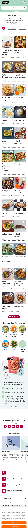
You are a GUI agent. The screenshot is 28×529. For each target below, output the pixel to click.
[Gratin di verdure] (8, 137)
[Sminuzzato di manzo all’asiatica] (8, 254)
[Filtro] (4, 28)
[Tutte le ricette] (22, 346)
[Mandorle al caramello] (20, 187)
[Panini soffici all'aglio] (8, 94)
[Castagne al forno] (8, 187)
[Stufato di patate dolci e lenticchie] (20, 279)
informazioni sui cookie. (19, 519)
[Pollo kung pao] (20, 303)
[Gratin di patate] (20, 254)
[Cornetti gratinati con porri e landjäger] (8, 162)
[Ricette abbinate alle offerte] (14, 332)
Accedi (15, 406)
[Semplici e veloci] (5, 332)
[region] (14, 518)
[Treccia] (8, 209)
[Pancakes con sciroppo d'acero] (8, 48)
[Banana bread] (20, 209)
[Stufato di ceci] (8, 230)
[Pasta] (22, 332)
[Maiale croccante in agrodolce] (8, 279)
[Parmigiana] (20, 162)
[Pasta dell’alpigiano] (8, 71)
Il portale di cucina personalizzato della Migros (13, 466)
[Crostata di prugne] (8, 303)
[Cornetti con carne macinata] (20, 71)
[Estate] (5, 346)
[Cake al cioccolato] (20, 230)
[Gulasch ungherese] (20, 137)
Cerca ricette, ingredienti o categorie (14, 8)
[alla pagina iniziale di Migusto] (5, 1)
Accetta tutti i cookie (14, 526)
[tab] (14, 498)
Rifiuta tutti (14, 523)
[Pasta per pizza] (20, 116)
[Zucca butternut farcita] (20, 48)
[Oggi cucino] (11, 449)
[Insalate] (14, 346)
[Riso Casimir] (20, 94)
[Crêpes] (8, 116)
